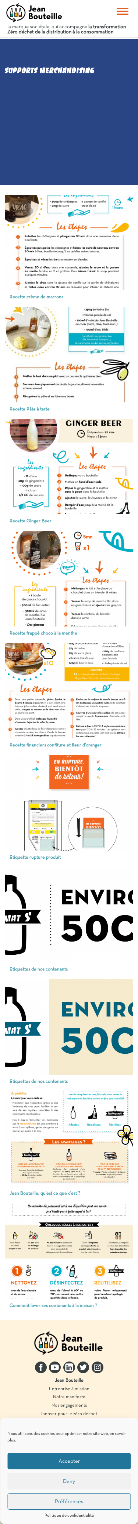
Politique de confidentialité (69, 1515)
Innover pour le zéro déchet (69, 1414)
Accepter (69, 1461)
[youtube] (54, 1367)
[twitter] (83, 1367)
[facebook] (40, 1367)
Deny (69, 1481)
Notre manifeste (69, 1397)
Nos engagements (69, 1405)
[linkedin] (69, 1367)
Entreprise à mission (69, 1389)
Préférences (69, 1501)
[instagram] (97, 1367)
